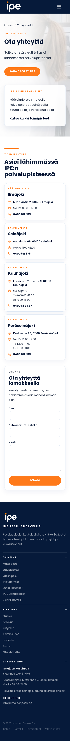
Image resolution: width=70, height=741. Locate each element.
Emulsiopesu (11, 570)
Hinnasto (8, 640)
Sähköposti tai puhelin (23, 425)
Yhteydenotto (52, 729)
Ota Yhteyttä (11, 652)
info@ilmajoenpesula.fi (17, 703)
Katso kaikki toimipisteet (29, 118)
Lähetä (35, 480)
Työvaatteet (11, 582)
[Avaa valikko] (59, 6)
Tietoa (7, 646)
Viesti (12, 442)
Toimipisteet (11, 634)
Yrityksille (8, 628)
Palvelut (8, 622)
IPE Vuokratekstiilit (14, 594)
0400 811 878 (22, 253)
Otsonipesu (10, 576)
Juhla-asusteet (13, 588)
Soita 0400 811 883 (22, 71)
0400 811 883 (22, 214)
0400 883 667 (22, 306)
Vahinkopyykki (12, 600)
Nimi (12, 408)
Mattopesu (10, 564)
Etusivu (8, 25)
